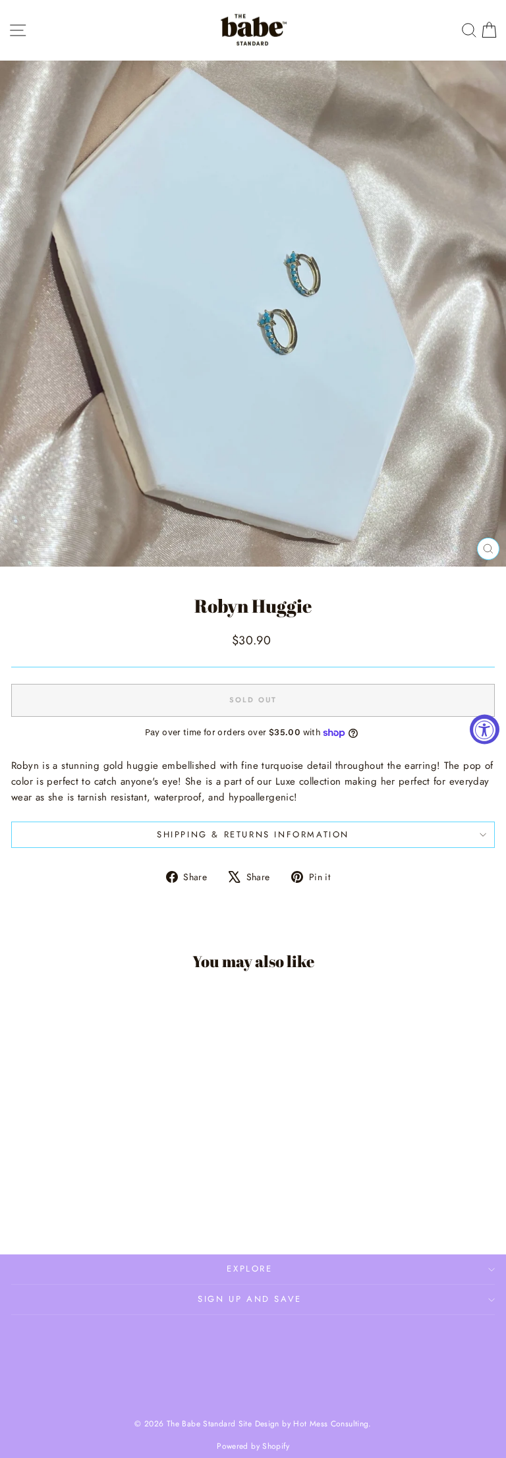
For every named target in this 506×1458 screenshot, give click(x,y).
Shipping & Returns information (253, 834)
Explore (249, 1268)
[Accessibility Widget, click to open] (484, 729)
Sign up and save (250, 1299)
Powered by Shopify (253, 1446)
